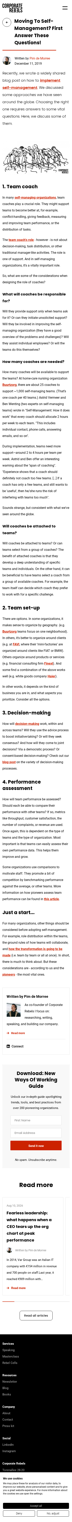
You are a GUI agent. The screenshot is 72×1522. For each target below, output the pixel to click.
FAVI (16, 644)
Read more (18, 1033)
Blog (5, 1388)
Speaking (8, 1350)
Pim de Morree (40, 58)
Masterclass (10, 1356)
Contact (7, 1419)
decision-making (27, 723)
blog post (9, 762)
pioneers (8, 974)
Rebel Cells (9, 1363)
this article (51, 899)
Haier (51, 676)
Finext (48, 663)
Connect (17, 1046)
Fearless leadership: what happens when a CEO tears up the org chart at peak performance (29, 1227)
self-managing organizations (35, 197)
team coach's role (21, 240)
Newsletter (9, 1381)
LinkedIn (8, 1445)
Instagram (9, 1451)
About (6, 1413)
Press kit (8, 1426)
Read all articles (36, 1316)
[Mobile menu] (65, 8)
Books (6, 1394)
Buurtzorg (9, 384)
